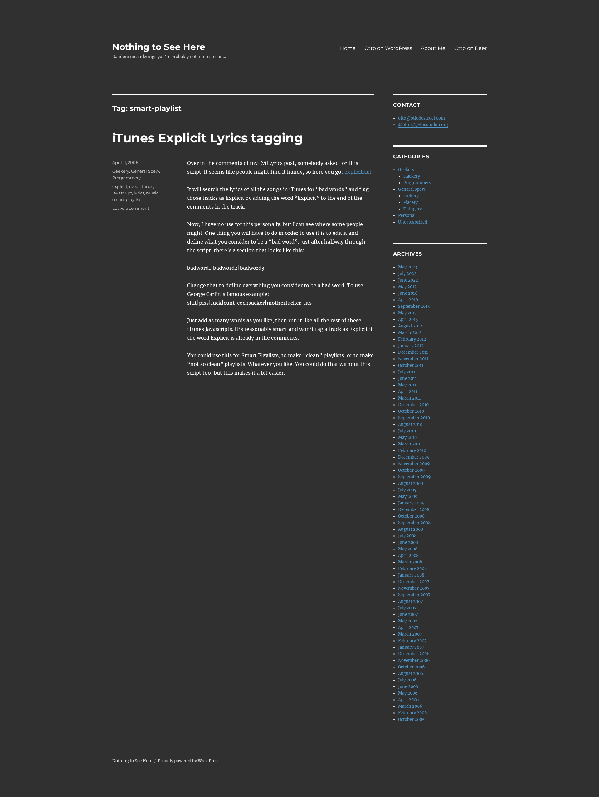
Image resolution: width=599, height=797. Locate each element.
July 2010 (407, 431)
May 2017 (407, 286)
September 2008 (414, 522)
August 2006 (410, 673)
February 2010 (412, 450)
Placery (410, 202)
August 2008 (410, 529)
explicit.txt (358, 172)
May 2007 (407, 621)
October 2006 (411, 667)
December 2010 (413, 404)
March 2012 (409, 332)
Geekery (120, 171)
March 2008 (410, 562)
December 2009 (414, 457)
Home (348, 48)
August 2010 (410, 424)
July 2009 (407, 490)
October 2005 (411, 719)
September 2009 (414, 477)
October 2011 (410, 365)
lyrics (139, 192)
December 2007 (413, 581)
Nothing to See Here (158, 47)
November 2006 (414, 660)
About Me (433, 48)
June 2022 (408, 280)
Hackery (411, 176)
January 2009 (411, 503)
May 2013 (407, 313)
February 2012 (412, 339)
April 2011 (407, 391)
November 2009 (414, 463)
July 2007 (407, 608)
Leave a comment (130, 208)
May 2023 (407, 267)
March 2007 (410, 634)
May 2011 (407, 385)
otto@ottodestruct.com (421, 118)
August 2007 (410, 601)
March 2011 (409, 398)
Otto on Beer (470, 48)
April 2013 (408, 319)
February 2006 (412, 713)
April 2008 (408, 555)
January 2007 (411, 647)
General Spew (145, 171)
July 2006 (407, 680)
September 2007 (414, 595)
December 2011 (413, 352)
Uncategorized (412, 222)
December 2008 (413, 509)
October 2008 (411, 516)
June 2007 (408, 614)
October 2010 (411, 411)
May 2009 (408, 496)
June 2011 (407, 378)
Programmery (126, 177)
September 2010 (414, 418)
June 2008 (408, 542)
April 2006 (408, 699)
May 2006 (408, 693)
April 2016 (408, 300)
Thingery (412, 209)
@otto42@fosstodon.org (423, 124)
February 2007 (412, 640)
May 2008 (407, 549)
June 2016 (408, 293)
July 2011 (406, 372)
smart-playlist (126, 199)
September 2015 (414, 306)
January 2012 (411, 345)
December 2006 (414, 654)
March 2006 (410, 706)
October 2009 (411, 470)
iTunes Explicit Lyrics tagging (207, 137)
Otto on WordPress (388, 48)
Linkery (411, 196)
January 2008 (411, 575)
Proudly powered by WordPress (189, 761)
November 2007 (414, 588)
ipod (134, 186)
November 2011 (413, 359)
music (152, 192)
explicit (119, 186)
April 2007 (408, 627)
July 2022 (407, 273)
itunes (146, 186)
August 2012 (410, 326)
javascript (122, 192)
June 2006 (408, 686)
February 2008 (412, 568)
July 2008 (407, 536)
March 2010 (409, 444)
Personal (407, 215)
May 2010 (407, 437)
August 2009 (410, 483)
